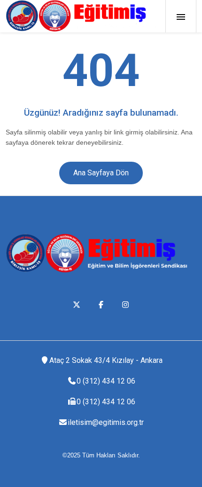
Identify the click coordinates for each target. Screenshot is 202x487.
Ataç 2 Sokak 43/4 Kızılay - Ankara (106, 360)
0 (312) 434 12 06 (106, 381)
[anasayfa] (81, 15)
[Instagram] (125, 304)
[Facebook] (101, 304)
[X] (76, 304)
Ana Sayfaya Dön (101, 172)
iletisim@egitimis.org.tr (106, 422)
